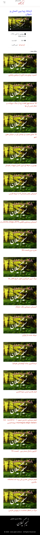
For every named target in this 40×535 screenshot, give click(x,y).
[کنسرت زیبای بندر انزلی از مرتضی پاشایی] (20, 63)
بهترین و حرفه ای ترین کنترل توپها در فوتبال (21, 165)
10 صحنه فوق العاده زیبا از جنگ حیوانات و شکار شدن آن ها (21, 105)
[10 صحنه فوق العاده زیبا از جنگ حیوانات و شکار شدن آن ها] (20, 92)
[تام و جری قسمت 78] (20, 239)
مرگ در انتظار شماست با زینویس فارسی (23, 510)
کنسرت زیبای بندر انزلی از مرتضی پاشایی (22, 75)
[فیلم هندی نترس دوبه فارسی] (20, 380)
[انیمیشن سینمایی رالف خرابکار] (20, 295)
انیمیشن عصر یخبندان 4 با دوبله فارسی (23, 193)
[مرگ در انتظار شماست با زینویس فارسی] (20, 499)
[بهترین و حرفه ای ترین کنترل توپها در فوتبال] (20, 154)
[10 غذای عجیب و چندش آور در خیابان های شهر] (20, 123)
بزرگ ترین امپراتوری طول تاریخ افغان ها (22, 278)
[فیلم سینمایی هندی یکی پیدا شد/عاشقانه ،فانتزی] (20, 468)
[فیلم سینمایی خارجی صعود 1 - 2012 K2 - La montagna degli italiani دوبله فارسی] (20, 409)
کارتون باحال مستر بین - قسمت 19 (24, 451)
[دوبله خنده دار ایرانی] (20, 324)
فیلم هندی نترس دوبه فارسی (26, 391)
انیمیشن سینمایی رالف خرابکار (26, 307)
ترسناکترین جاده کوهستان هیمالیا (24, 363)
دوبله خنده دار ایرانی (29, 335)
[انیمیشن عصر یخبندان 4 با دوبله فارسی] (20, 182)
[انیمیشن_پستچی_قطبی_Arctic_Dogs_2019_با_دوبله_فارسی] (20, 210)
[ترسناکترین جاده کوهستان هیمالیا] (20, 352)
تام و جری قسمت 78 (29, 250)
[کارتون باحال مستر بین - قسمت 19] (20, 440)
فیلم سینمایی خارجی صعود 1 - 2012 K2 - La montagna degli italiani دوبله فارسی (20, 421)
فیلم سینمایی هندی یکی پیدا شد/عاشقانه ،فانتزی (22, 481)
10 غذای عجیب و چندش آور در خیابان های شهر (21, 136)
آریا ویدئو (22, 45)
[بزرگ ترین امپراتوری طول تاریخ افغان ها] (20, 267)
